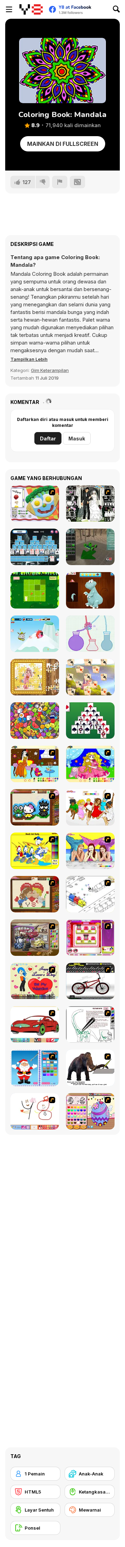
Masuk (76, 438)
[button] (29, 359)
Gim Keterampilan (50, 370)
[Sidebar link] (9, 9)
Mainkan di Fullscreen (62, 143)
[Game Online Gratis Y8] (31, 9)
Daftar (48, 438)
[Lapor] (59, 182)
